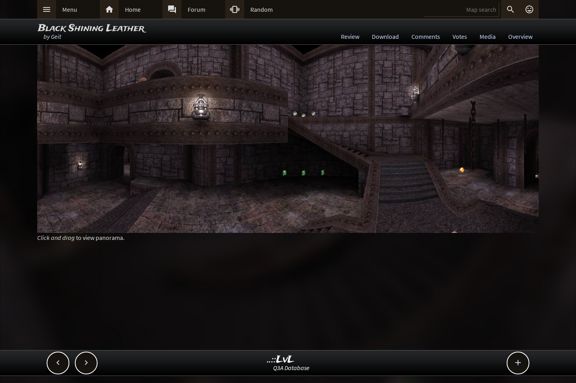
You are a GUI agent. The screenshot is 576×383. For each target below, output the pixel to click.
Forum (196, 9)
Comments (425, 36)
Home (133, 9)
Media (488, 36)
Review (350, 36)
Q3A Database (291, 368)
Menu (69, 9)
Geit (56, 36)
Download (385, 36)
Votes (460, 36)
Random (261, 9)
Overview (520, 36)
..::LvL (281, 360)
